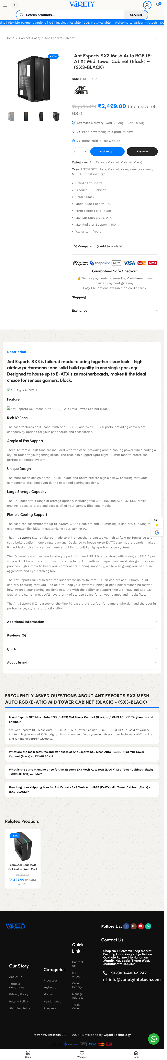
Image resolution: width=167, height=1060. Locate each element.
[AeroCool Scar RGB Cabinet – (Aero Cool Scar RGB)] (22, 846)
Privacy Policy (18, 994)
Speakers (50, 1008)
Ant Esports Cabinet (60, 38)
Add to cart (107, 151)
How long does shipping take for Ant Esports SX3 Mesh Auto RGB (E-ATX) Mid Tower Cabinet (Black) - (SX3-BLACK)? (79, 789)
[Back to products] (156, 38)
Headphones (52, 1001)
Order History (77, 985)
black (102, 169)
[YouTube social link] (141, 926)
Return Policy (18, 1001)
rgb (103, 174)
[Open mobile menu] (5, 5)
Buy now (142, 151)
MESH (76, 174)
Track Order (76, 1006)
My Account (78, 974)
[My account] (147, 5)
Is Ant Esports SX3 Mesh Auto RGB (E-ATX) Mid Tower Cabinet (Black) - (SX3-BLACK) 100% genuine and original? (81, 719)
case (124, 169)
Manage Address (77, 995)
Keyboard (50, 987)
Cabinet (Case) (29, 38)
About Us (15, 976)
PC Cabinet (91, 174)
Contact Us (77, 963)
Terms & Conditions (16, 985)
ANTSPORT (89, 169)
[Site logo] (82, 5)
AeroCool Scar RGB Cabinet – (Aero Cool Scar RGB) (22, 869)
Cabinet (113, 169)
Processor (50, 980)
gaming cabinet (141, 169)
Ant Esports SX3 (23, 361)
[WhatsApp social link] (148, 926)
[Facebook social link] (126, 926)
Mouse (48, 994)
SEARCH (136, 14)
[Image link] (15, 926)
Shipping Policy (20, 1008)
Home (10, 38)
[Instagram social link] (134, 926)
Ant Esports (22, 537)
